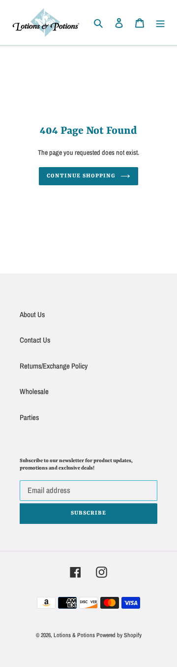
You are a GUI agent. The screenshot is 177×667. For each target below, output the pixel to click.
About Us (32, 314)
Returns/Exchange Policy (54, 366)
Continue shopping (81, 176)
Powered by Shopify (119, 635)
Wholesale (34, 391)
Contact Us (35, 340)
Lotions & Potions (75, 635)
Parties (29, 417)
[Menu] (160, 22)
